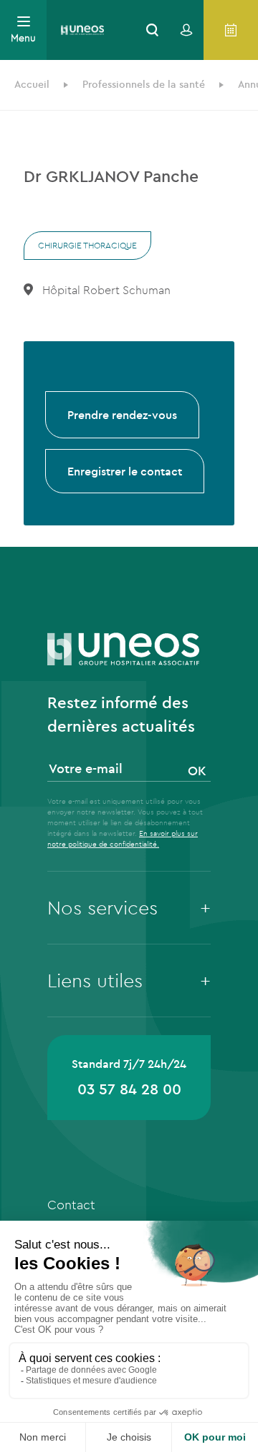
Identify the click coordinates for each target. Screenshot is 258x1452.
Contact (71, 1204)
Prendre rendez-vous (122, 415)
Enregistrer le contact (124, 471)
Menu (23, 37)
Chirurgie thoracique (87, 245)
